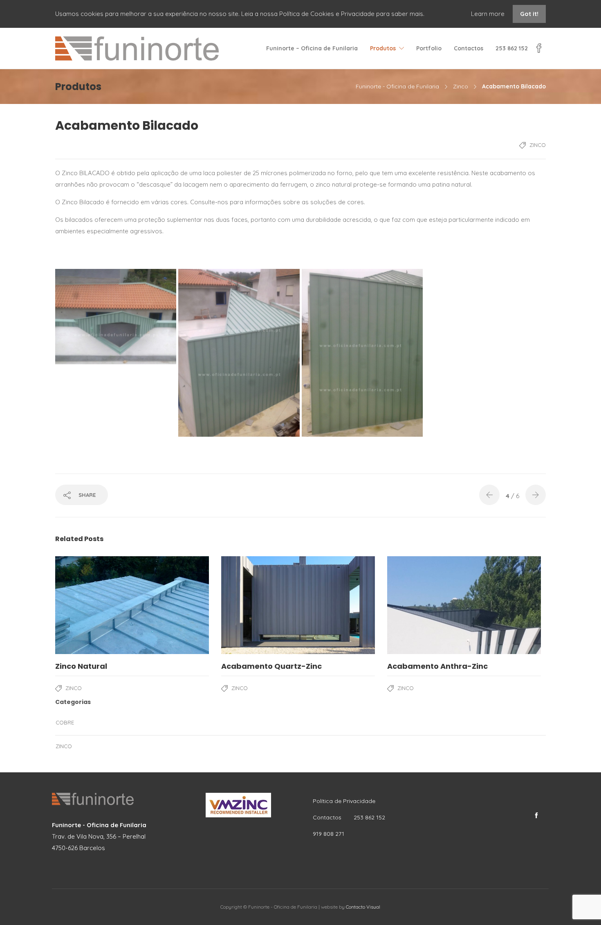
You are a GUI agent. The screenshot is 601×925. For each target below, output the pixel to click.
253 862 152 (512, 48)
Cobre (65, 722)
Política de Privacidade (344, 801)
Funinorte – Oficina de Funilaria (312, 48)
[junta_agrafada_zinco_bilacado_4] (115, 316)
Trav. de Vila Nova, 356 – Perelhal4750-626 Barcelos (99, 836)
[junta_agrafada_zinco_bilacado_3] (238, 353)
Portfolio (429, 48)
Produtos (383, 48)
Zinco (460, 86)
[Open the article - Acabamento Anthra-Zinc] (464, 605)
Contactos (468, 48)
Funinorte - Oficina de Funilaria (397, 86)
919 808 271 (328, 833)
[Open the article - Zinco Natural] (132, 605)
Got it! (529, 14)
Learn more (488, 14)
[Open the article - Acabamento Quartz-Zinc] (298, 605)
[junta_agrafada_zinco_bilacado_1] (362, 353)
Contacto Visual (363, 907)
